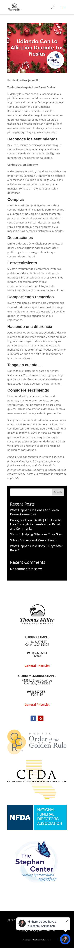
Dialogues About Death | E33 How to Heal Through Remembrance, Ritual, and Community (35, 524)
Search (58, 492)
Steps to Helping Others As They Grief (36, 534)
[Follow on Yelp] (40, 718)
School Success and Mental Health (33, 540)
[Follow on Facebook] (33, 718)
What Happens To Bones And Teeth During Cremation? (34, 512)
